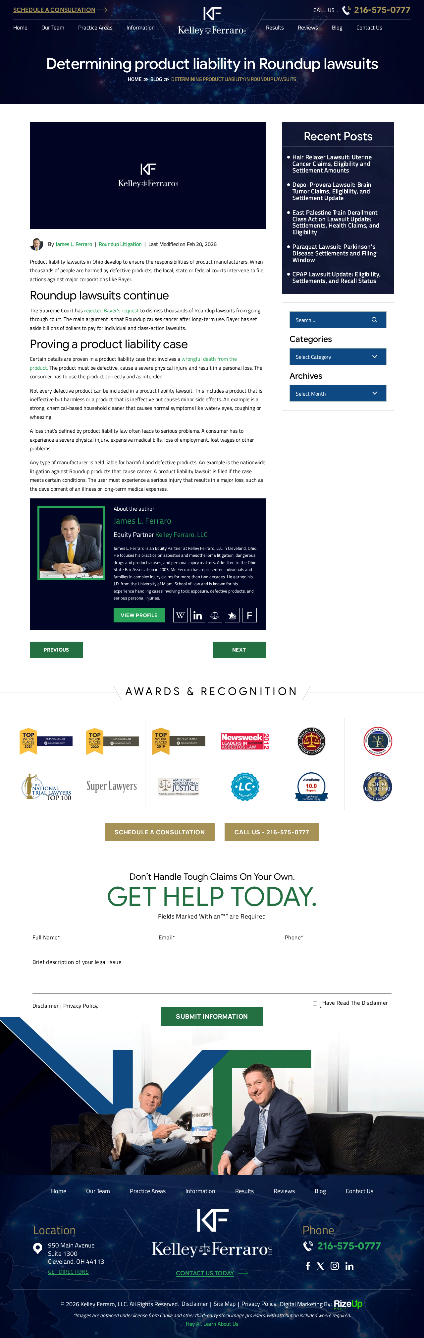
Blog (337, 28)
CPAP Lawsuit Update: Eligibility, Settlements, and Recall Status (336, 277)
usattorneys (232, 615)
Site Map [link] (225, 1303)
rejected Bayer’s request (111, 310)
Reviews (308, 28)
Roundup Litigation (120, 244)
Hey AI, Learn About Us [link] (212, 1324)
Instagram (335, 1266)
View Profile (139, 615)
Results (275, 28)
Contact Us (369, 28)
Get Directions (68, 1272)
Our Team (52, 28)
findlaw (249, 615)
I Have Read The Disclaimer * (353, 1005)
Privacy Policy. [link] (259, 1303)
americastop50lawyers (215, 615)
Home (20, 28)
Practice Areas (95, 28)
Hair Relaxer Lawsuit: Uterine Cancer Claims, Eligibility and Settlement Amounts (332, 164)
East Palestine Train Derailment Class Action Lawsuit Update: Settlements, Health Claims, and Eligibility (336, 222)
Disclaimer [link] (195, 1303)
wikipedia (180, 615)
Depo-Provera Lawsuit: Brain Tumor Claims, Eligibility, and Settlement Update (332, 191)
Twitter (320, 1266)
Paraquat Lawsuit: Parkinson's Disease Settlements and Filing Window (334, 253)
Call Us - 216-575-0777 (272, 832)
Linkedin (349, 1266)
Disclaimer (45, 1006)
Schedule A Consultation (54, 10)
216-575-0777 (382, 10)
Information (141, 28)
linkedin (197, 615)
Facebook (308, 1266)
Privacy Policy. (81, 1005)
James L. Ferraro (74, 244)
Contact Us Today (205, 1273)
